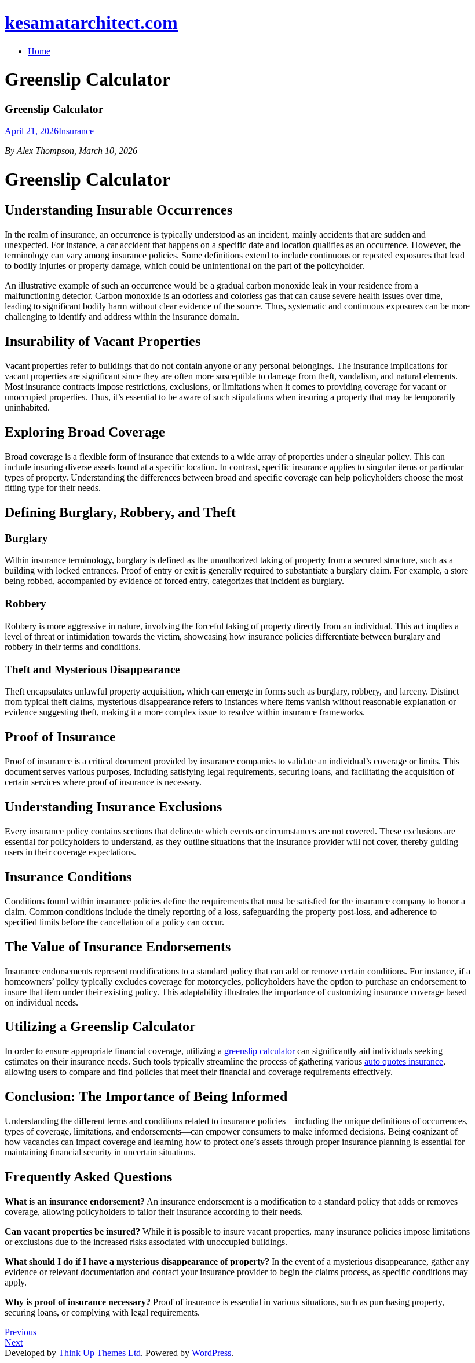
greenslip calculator (259, 1051)
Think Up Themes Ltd (100, 1353)
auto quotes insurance (403, 1061)
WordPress (211, 1353)
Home (39, 51)
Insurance (76, 131)
